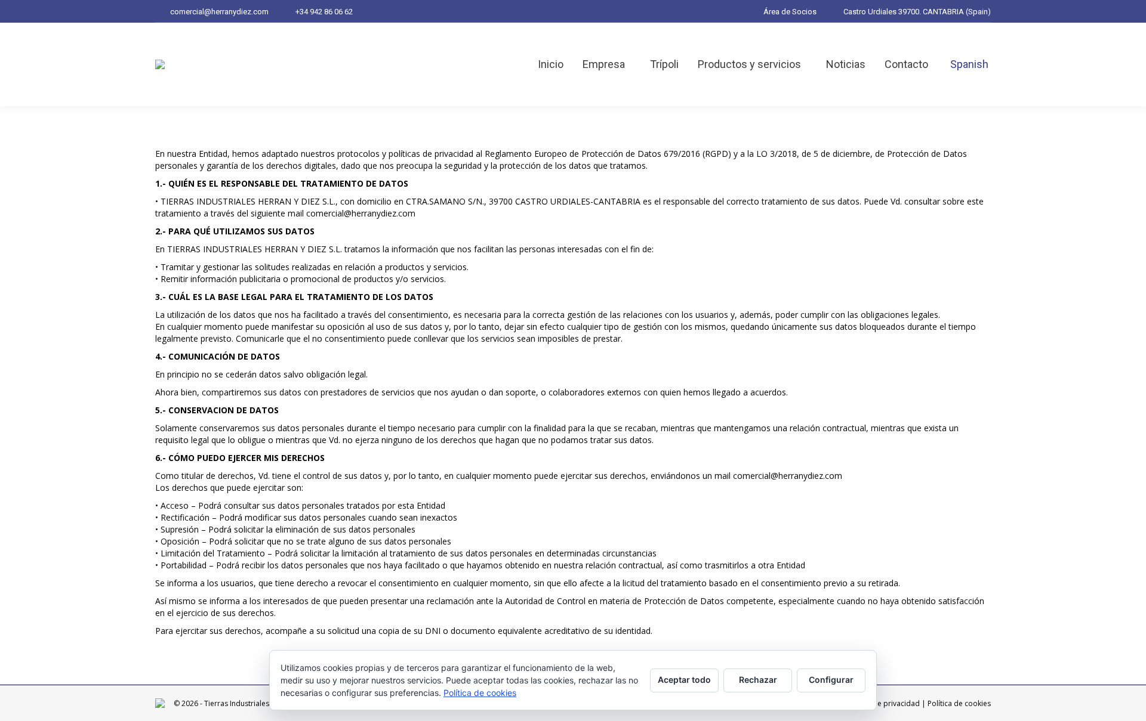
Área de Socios (790, 11)
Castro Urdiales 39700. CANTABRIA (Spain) (917, 11)
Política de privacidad (883, 703)
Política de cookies (959, 703)
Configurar (831, 679)
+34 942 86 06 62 (324, 11)
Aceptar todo (684, 679)
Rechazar (758, 679)
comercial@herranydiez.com (219, 11)
